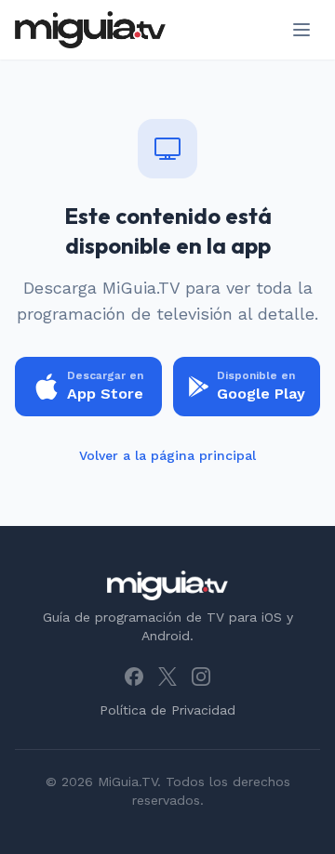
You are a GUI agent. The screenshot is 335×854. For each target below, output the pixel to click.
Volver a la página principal (167, 455)
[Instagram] (201, 676)
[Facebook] (134, 676)
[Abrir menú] (301, 29)
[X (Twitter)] (167, 676)
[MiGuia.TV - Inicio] (90, 29)
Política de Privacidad (167, 710)
